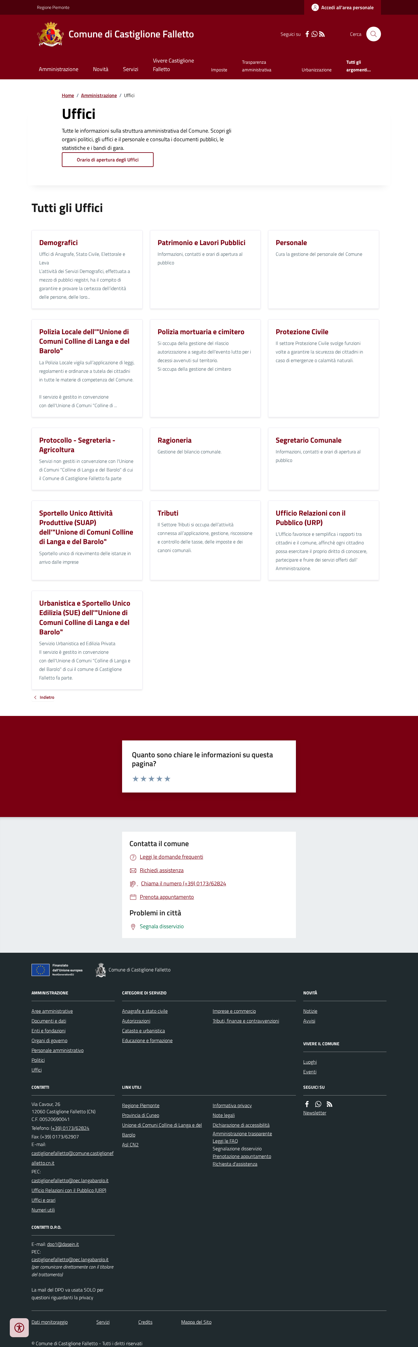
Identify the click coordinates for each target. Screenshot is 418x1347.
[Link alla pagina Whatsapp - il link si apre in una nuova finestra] (314, 34)
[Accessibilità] (19, 1328)
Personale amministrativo (58, 1050)
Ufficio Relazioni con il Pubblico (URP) (69, 1190)
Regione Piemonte (53, 7)
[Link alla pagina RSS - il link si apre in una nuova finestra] (322, 34)
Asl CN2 (130, 1144)
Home (68, 95)
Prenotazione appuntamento (242, 1156)
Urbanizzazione (317, 69)
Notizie (310, 1011)
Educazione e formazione (147, 1040)
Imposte (219, 69)
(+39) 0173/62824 (70, 1128)
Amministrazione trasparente (242, 1133)
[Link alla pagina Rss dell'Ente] (329, 1104)
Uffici (37, 1069)
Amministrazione (58, 69)
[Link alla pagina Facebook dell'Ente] (307, 1104)
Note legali (224, 1115)
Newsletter (314, 1112)
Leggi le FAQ (225, 1141)
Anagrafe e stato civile (145, 1011)
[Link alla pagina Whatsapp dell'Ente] (318, 1104)
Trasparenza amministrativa (256, 66)
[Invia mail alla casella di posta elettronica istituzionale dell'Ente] (73, 1158)
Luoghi (310, 1061)
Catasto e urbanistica (143, 1030)
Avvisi (309, 1020)
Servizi (130, 69)
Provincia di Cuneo (140, 1115)
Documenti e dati (49, 1020)
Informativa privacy (232, 1105)
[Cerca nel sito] (371, 34)
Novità (100, 69)
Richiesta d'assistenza (235, 1163)
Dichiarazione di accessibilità (241, 1125)
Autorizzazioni (136, 1020)
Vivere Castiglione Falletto (173, 64)
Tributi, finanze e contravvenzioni (246, 1020)
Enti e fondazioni (48, 1030)
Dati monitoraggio (50, 1322)
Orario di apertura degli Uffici (108, 159)
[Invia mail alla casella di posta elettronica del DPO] (63, 1244)
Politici (38, 1060)
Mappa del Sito (196, 1322)
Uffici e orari (43, 1200)
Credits (145, 1322)
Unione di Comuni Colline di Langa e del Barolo (162, 1129)
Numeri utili (43, 1209)
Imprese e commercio (234, 1011)
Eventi (309, 1071)
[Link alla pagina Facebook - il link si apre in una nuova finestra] (307, 34)
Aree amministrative (52, 1011)
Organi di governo (49, 1040)
